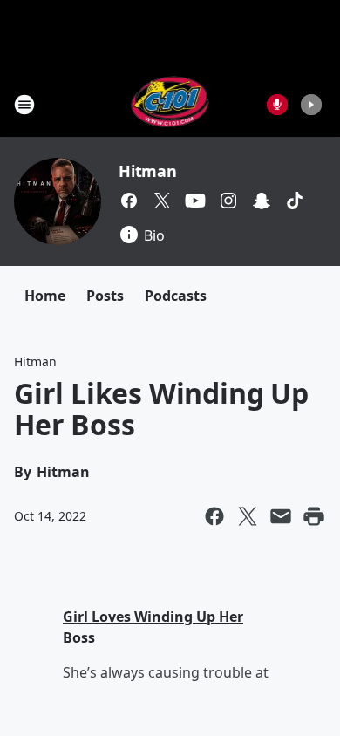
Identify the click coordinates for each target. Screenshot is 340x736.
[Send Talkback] (277, 104)
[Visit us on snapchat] (261, 200)
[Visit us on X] (162, 200)
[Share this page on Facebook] (214, 516)
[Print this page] (314, 516)
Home (44, 295)
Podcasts (176, 295)
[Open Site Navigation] (24, 104)
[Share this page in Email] (281, 516)
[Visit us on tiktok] (294, 200)
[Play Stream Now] (311, 104)
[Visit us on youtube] (195, 200)
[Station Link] (170, 104)
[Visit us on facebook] (129, 200)
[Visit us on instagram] (228, 200)
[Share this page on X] (247, 516)
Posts (105, 295)
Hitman (148, 170)
